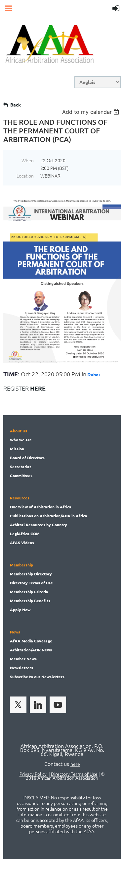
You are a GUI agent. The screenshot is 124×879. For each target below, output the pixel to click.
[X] (18, 704)
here (75, 764)
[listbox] (91, 112)
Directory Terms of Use (74, 773)
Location (25, 175)
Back (15, 105)
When (27, 160)
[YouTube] (58, 704)
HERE (38, 388)
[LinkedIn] (38, 704)
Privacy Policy (33, 773)
